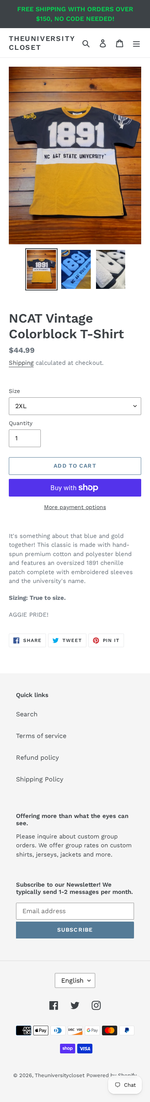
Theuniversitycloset (42, 42)
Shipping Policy (39, 779)
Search (27, 714)
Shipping (21, 362)
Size (14, 391)
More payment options (75, 507)
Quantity (20, 423)
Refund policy (37, 757)
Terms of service (41, 736)
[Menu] (136, 43)
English (72, 980)
